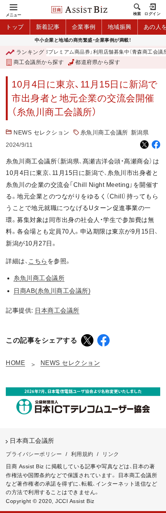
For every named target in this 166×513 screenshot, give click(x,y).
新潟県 (140, 132)
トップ (15, 27)
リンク (110, 454)
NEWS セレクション (41, 132)
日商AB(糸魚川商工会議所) (52, 291)
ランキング (30, 52)
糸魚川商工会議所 (104, 132)
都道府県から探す (97, 62)
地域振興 (120, 27)
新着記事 (48, 27)
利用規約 (82, 454)
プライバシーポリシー (34, 454)
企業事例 (84, 27)
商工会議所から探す (39, 62)
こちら (37, 261)
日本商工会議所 (57, 310)
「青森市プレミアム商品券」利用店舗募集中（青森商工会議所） (90, 52)
